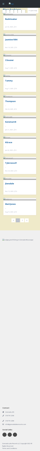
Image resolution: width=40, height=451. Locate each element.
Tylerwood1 (11, 163)
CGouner (9, 60)
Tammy (9, 80)
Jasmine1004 (11, 39)
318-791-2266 (9, 416)
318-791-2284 (9, 421)
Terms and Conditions (9, 448)
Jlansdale (9, 183)
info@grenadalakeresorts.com (15, 424)
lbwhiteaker (11, 19)
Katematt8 (10, 122)
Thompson (10, 101)
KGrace (8, 142)
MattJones (10, 204)
